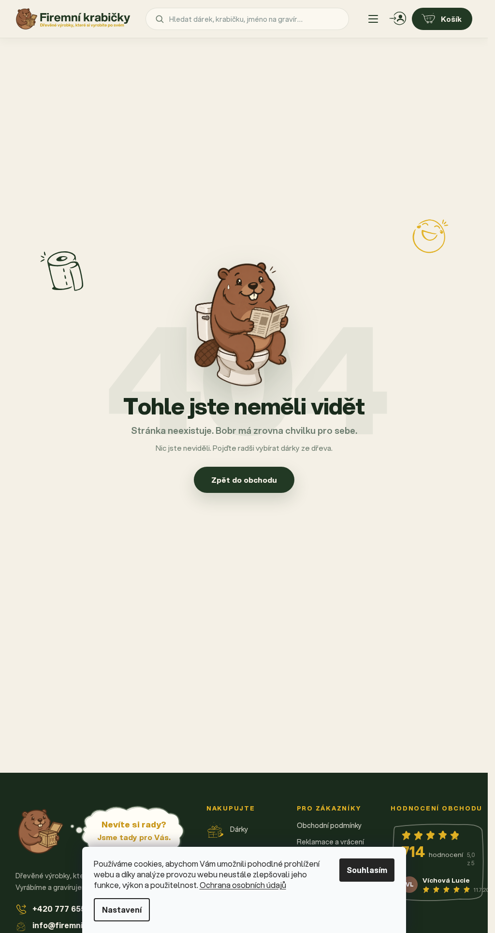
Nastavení (122, 909)
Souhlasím (367, 869)
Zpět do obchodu (244, 479)
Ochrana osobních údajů (243, 884)
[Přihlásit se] (398, 19)
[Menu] (373, 19)
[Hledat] (159, 19)
